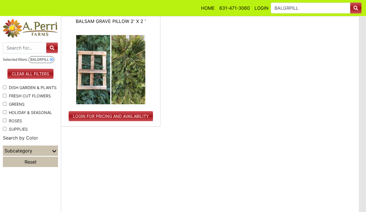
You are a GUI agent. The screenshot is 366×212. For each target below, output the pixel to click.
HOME (208, 8)
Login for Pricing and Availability (111, 116)
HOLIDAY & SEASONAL (29, 112)
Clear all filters (30, 73)
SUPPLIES (17, 129)
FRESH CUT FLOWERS (29, 95)
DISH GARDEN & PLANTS (32, 87)
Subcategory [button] (18, 151)
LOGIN (261, 8)
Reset (31, 162)
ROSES (14, 120)
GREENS (16, 104)
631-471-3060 (234, 8)
